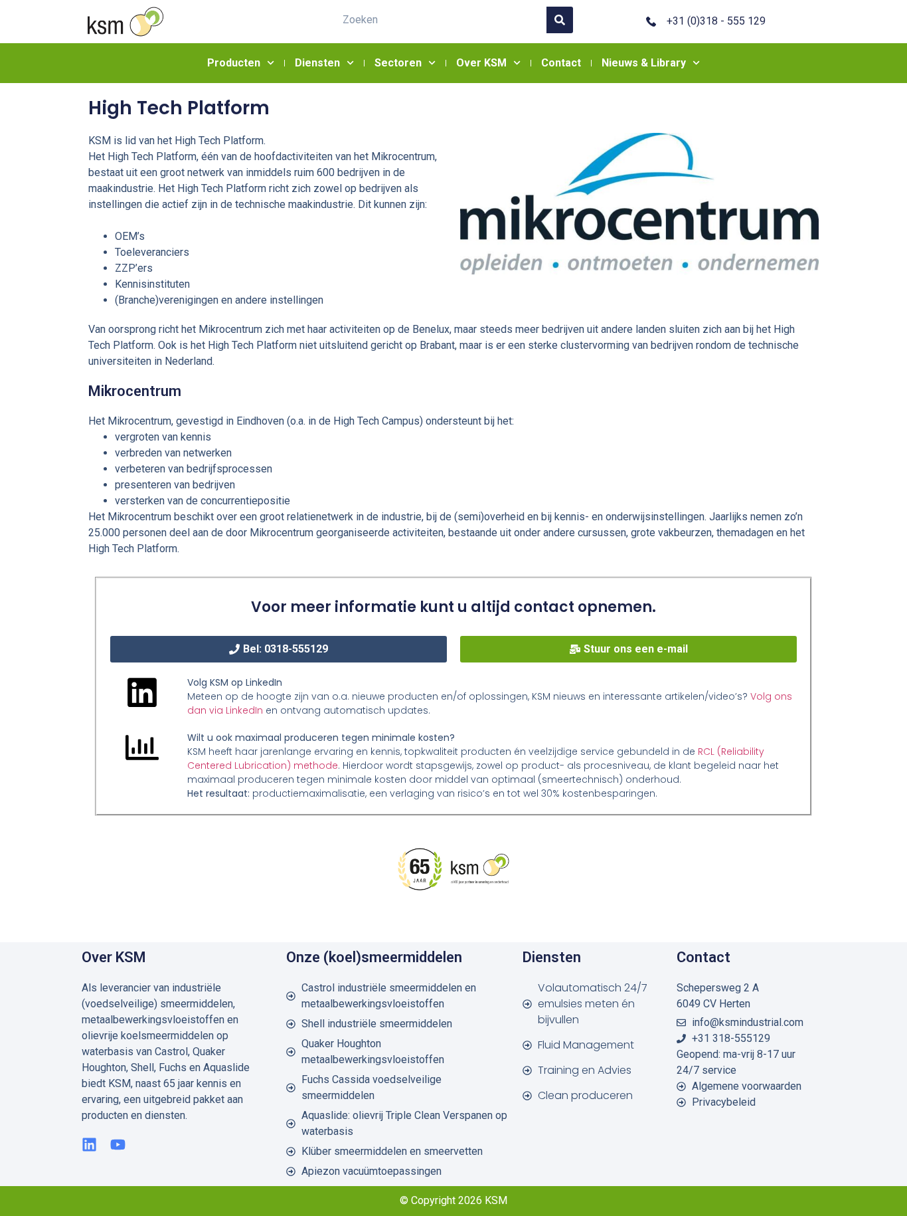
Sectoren (398, 62)
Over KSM (481, 62)
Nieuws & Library (644, 62)
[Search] (559, 20)
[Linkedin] (89, 1144)
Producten (233, 62)
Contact (561, 62)
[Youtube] (117, 1144)
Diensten (317, 62)
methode (314, 765)
